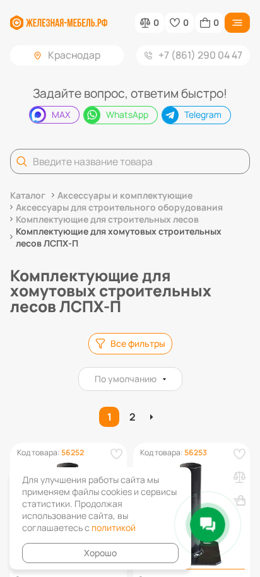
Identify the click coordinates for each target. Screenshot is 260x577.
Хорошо (100, 553)
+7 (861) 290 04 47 (200, 55)
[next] (153, 417)
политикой (114, 527)
